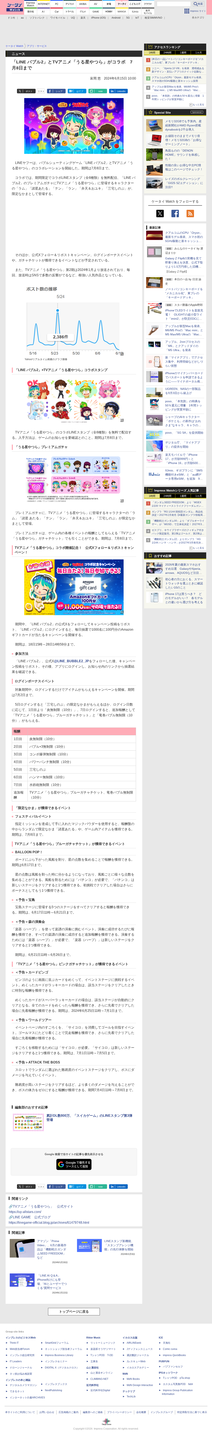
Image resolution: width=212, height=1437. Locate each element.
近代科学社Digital (100, 1390)
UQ (73, 17)
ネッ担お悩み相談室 (21, 1373)
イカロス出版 (130, 1337)
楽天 (83, 17)
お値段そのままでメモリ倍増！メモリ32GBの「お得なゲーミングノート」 (183, 140)
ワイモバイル (57, 17)
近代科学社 (92, 1385)
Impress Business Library (59, 1355)
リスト (41, 91)
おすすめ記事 (163, 556)
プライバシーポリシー (119, 1412)
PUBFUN (164, 1361)
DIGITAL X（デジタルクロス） (62, 1367)
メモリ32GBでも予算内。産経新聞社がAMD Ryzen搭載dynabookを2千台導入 (183, 125)
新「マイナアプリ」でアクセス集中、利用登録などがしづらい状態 (184, 361)
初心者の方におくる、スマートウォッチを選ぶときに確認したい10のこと (184, 583)
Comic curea (170, 1349)
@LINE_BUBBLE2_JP (71, 661)
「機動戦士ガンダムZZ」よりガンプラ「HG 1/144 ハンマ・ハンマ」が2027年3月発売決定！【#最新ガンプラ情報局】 (176, 543)
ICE (161, 1337)
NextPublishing (53, 1390)
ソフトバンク (37, 17)
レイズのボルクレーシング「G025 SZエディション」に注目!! (184, 183)
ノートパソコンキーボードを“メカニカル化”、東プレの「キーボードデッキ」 (184, 293)
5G (128, 17)
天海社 (166, 1342)
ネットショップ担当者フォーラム (63, 1349)
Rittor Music (93, 1337)
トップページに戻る (74, 1311)
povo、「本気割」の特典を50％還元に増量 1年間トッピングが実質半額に (183, 405)
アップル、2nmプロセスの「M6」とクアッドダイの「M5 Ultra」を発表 (182, 346)
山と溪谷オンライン (101, 1372)
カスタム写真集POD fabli (178, 1384)
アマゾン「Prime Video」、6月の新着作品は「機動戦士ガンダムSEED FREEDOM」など (51, 1249)
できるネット (17, 1391)
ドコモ (11, 17)
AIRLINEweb (134, 1342)
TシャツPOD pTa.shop (176, 1377)
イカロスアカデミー (138, 1367)
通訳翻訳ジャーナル (138, 1355)
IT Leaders (16, 1361)
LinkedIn (121, 91)
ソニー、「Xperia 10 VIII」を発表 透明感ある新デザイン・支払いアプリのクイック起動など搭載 (178, 72)
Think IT (14, 1342)
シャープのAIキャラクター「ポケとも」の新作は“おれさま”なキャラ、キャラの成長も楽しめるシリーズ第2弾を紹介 (183, 425)
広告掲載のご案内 (68, 1412)
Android (116, 17)
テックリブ (129, 1391)
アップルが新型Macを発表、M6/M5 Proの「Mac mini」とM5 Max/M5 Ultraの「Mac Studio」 (175, 90)
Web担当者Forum (20, 1349)
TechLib (131, 1396)
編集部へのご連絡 (93, 1412)
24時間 (167, 52)
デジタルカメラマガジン (23, 1385)
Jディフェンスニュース (140, 1349)
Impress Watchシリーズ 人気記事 (176, 490)
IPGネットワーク (168, 1372)
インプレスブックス (56, 1384)
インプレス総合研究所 (22, 1355)
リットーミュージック (102, 1342)
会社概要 (141, 1412)
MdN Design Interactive (140, 1385)
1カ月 (198, 52)
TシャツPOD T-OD (101, 1355)
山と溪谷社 (92, 1367)
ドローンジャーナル (21, 1367)
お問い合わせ (46, 1412)
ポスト (29, 91)
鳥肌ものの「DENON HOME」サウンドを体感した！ (182, 154)
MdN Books (133, 1379)
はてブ (79, 91)
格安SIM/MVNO (153, 17)
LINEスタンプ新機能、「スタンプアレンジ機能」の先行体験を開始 (119, 1245)
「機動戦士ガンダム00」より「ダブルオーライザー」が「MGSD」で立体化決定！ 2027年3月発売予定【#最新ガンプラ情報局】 (178, 524)
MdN (125, 1373)
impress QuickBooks (174, 1355)
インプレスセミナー (56, 1361)
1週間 (183, 52)
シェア (59, 91)
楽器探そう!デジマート (103, 1349)
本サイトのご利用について (20, 1412)
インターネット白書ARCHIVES (27, 1397)
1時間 (152, 52)
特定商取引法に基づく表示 (192, 1412)
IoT (137, 17)
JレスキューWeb (136, 1361)
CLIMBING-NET (99, 1379)
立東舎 (94, 1361)
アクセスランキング (167, 47)
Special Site (162, 112)
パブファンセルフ (173, 1366)
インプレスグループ (162, 1412)
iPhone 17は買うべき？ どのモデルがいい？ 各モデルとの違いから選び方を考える (184, 598)
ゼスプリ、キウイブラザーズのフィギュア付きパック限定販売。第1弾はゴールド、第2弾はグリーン (178, 534)
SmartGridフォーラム (57, 1342)
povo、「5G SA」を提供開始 (184, 432)
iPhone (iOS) (98, 17)
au (22, 17)
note (100, 91)
